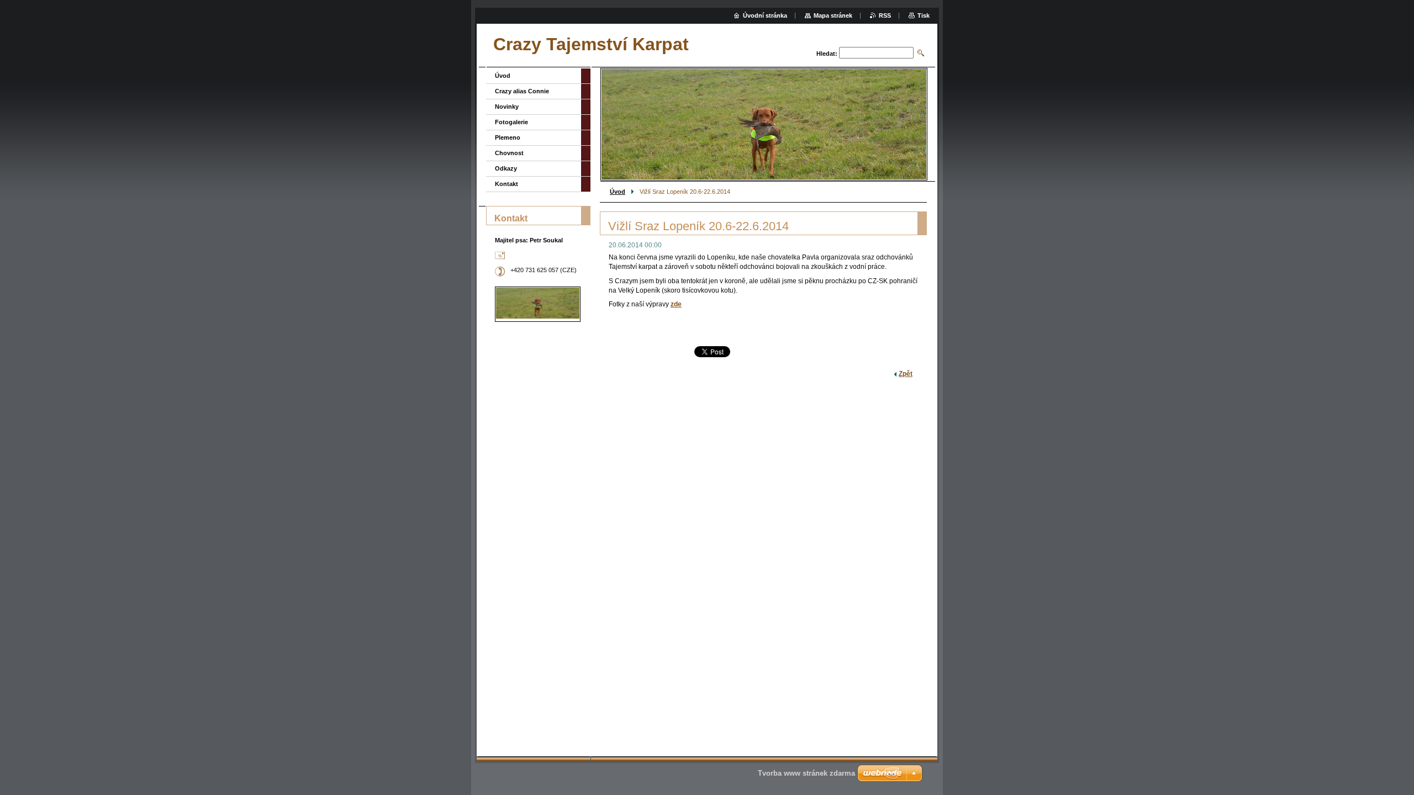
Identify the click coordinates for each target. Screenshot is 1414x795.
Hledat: (826, 53)
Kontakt (506, 184)
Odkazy (506, 168)
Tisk (923, 15)
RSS (885, 15)
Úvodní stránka (765, 15)
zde (676, 304)
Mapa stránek (833, 15)
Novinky (507, 106)
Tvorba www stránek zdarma (806, 773)
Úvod (617, 191)
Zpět (905, 374)
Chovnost (509, 153)
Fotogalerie (511, 122)
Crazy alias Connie (522, 91)
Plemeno (507, 137)
